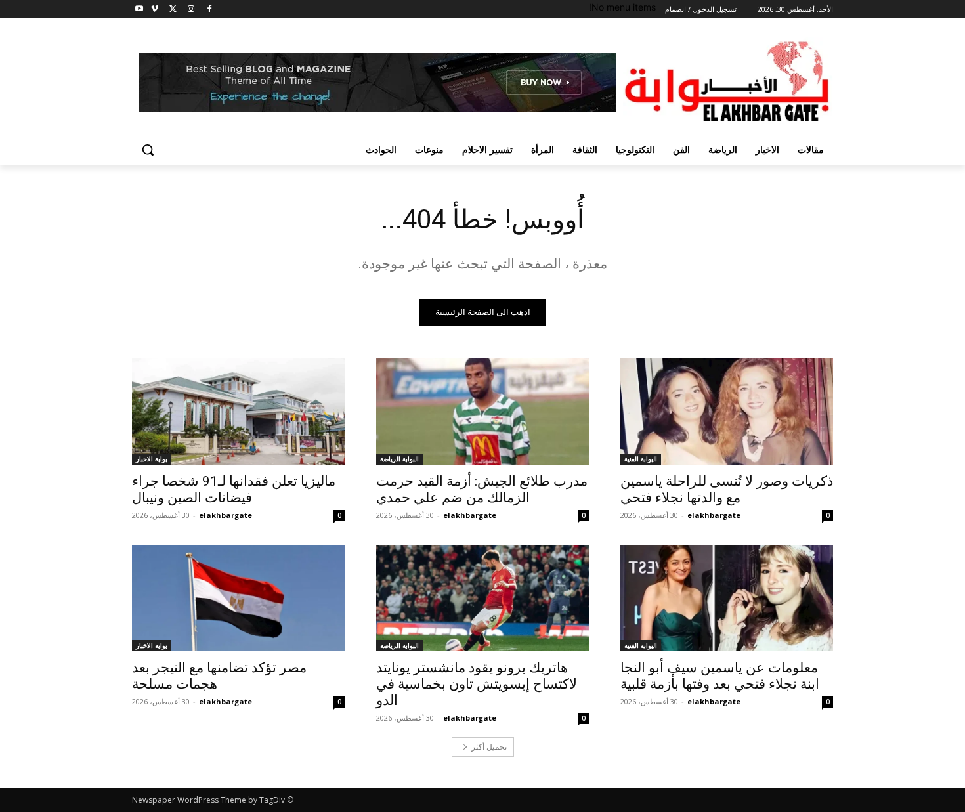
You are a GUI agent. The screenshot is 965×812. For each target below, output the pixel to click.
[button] (147, 149)
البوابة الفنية (640, 458)
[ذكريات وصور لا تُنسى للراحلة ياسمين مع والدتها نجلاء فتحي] (726, 411)
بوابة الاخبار (151, 458)
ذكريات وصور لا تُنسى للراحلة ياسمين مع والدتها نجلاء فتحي (726, 489)
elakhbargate (713, 515)
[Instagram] (190, 9)
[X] (173, 9)
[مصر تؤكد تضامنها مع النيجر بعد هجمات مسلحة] (238, 598)
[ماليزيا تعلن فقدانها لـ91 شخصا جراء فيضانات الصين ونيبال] (238, 411)
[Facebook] (209, 9)
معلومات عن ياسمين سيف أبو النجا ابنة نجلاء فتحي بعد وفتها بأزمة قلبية (719, 676)
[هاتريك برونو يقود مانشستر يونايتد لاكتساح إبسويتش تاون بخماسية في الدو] (482, 598)
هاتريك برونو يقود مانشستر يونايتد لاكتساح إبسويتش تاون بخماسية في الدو (476, 684)
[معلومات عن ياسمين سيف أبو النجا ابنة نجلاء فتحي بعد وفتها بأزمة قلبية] (726, 598)
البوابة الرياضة (399, 458)
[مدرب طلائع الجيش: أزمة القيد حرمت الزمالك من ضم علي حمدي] (482, 411)
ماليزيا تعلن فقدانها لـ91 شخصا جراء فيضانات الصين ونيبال (233, 489)
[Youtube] (139, 9)
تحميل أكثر (489, 746)
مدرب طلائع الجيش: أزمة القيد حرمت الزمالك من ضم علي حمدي (482, 489)
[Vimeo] (154, 9)
